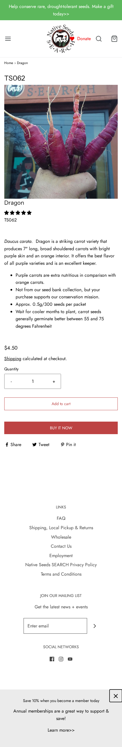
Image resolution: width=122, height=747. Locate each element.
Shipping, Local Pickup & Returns (61, 527)
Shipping (12, 358)
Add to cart (61, 404)
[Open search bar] (98, 39)
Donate (84, 38)
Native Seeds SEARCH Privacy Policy (61, 564)
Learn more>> (61, 730)
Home (8, 62)
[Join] (95, 626)
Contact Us (61, 546)
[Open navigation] (8, 39)
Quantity (11, 369)
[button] (61, 142)
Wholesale (61, 537)
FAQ (61, 518)
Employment (61, 555)
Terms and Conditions (61, 574)
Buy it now (61, 428)
